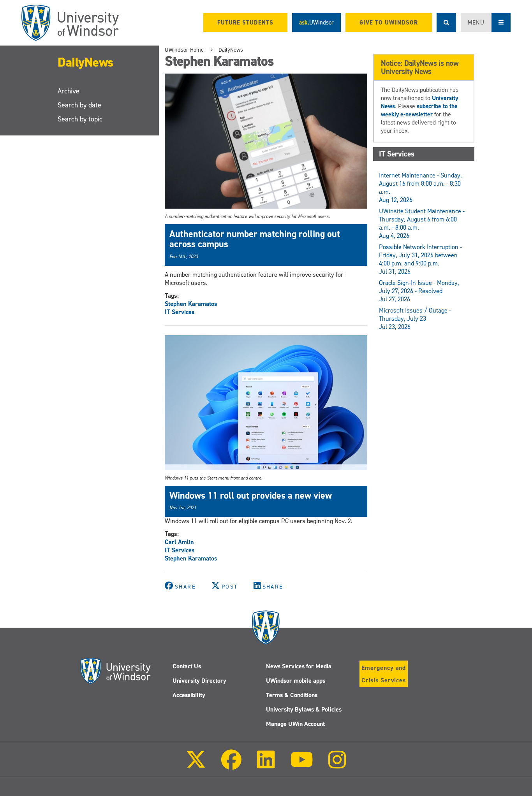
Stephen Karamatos (191, 304)
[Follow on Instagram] (337, 765)
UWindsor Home (184, 50)
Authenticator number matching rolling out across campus (254, 239)
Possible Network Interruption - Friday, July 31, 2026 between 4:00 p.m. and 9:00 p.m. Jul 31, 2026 (420, 259)
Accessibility (189, 695)
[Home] (70, 23)
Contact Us (187, 666)
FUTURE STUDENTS (245, 22)
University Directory (199, 681)
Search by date (79, 105)
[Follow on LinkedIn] (266, 765)
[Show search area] (446, 22)
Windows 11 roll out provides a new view (250, 495)
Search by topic (80, 119)
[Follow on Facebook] (231, 765)
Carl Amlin (179, 542)
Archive (68, 91)
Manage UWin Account (295, 724)
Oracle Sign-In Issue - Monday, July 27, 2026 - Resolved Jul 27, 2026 (419, 291)
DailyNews (85, 62)
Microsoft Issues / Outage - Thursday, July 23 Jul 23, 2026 (415, 318)
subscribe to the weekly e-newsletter (419, 110)
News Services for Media (298, 666)
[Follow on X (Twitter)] (196, 765)
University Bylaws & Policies (304, 709)
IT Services (180, 312)
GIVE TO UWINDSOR (388, 22)
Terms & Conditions (291, 695)
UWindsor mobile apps (295, 681)
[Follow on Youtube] (301, 765)
